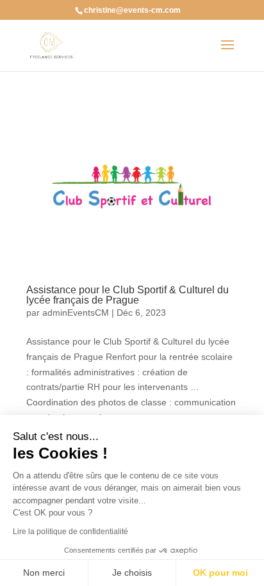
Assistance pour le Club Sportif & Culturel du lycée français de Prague (127, 294)
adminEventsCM (75, 312)
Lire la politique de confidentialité (70, 531)
